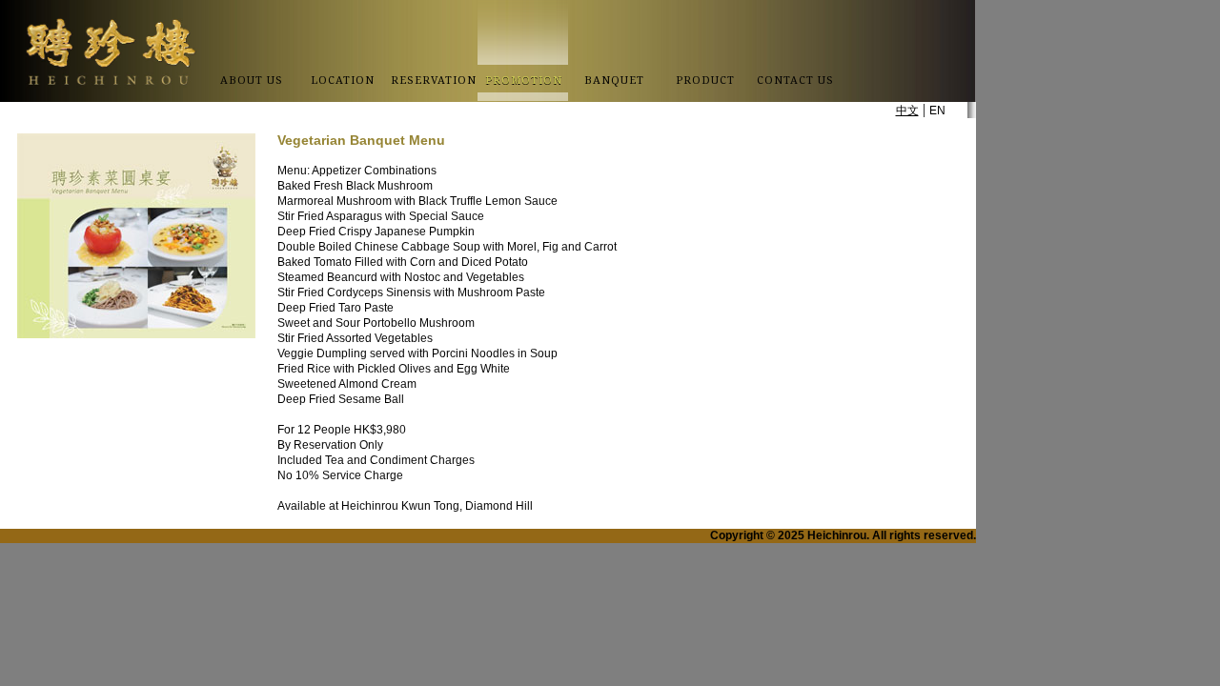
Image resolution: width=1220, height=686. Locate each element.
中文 (907, 110)
